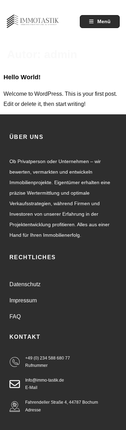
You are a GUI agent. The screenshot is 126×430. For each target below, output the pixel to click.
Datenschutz (25, 284)
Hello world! (22, 77)
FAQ (15, 317)
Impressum (23, 300)
